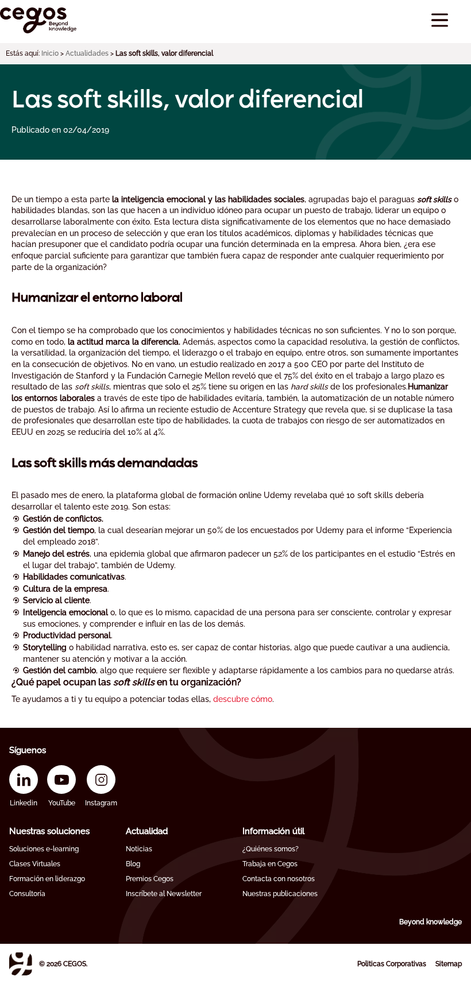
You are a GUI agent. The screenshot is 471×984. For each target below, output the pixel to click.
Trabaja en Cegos (270, 864)
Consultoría (27, 894)
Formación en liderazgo (47, 879)
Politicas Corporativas (391, 964)
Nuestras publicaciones (280, 894)
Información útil (273, 831)
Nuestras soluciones (49, 831)
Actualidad (147, 831)
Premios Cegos (149, 879)
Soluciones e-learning (44, 849)
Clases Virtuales (34, 864)
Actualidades (87, 53)
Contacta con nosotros (278, 879)
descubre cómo (242, 699)
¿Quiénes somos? (270, 849)
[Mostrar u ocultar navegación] (439, 20)
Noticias (139, 849)
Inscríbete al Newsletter (164, 894)
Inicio (50, 53)
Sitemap (448, 964)
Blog (133, 864)
